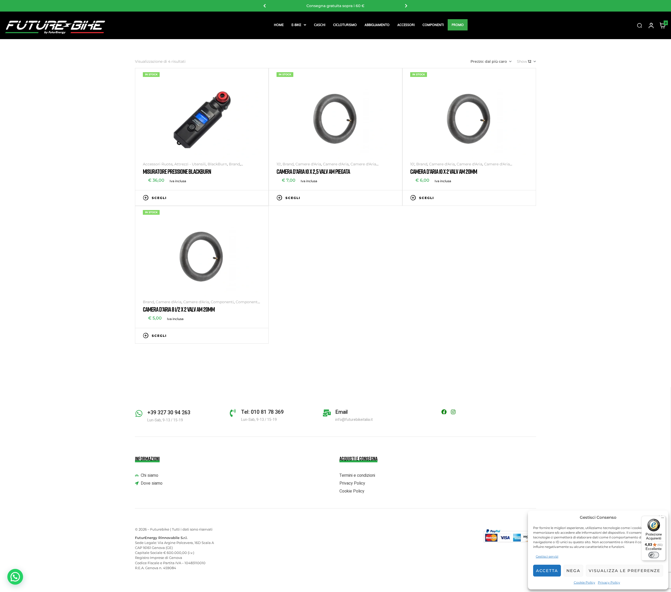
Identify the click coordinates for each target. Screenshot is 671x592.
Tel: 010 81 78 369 (262, 412)
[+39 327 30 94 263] (139, 413)
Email (341, 412)
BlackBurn (217, 164)
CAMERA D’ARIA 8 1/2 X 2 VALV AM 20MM (179, 309)
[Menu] (662, 519)
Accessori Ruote (157, 164)
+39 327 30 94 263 (168, 412)
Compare (250, 197)
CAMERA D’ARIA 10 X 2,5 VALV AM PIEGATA (313, 171)
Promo (458, 25)
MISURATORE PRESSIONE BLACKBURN (177, 171)
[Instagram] (453, 412)
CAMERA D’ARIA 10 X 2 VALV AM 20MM (443, 171)
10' (279, 164)
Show (522, 61)
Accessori (406, 25)
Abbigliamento (377, 25)
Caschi (319, 25)
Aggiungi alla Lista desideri (242, 197)
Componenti (433, 25)
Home (279, 25)
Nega (573, 570)
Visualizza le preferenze (624, 570)
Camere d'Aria (308, 164)
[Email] (327, 413)
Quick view (258, 197)
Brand (234, 164)
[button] (299, 24)
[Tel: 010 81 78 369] (233, 413)
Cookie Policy (584, 582)
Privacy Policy (609, 582)
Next (406, 6)
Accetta (547, 570)
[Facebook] (444, 412)
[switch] (653, 555)
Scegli (159, 198)
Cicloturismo (345, 25)
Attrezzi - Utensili (190, 164)
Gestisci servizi (547, 556)
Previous (264, 6)
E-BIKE (296, 25)
